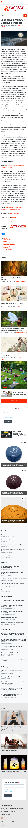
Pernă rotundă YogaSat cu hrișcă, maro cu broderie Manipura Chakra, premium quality (12, 493)
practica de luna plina (8, 242)
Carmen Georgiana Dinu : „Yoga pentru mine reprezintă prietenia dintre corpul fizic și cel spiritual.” (12, 728)
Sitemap (19, 823)
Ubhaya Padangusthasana (19, 394)
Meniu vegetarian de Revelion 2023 (9, 617)
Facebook (2, 818)
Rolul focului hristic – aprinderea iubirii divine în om (14, 578)
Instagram (4, 818)
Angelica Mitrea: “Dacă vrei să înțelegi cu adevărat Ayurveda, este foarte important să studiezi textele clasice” (13, 640)
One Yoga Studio (11, 221)
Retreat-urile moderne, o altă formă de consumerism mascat (10, 567)
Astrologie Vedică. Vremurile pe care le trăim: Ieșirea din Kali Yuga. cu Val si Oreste (19, 435)
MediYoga (13, 217)
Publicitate (14, 401)
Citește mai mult (12, 811)
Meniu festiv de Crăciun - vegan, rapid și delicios (13, 622)
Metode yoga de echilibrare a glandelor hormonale (13, 677)
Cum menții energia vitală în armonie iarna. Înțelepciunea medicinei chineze (11, 695)
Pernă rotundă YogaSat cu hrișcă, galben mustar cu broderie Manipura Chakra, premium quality (14, 521)
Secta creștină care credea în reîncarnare (11, 590)
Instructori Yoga (18, 730)
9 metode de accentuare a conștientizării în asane (13, 534)
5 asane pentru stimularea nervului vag (10, 539)
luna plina (5, 238)
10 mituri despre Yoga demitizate (9, 750)
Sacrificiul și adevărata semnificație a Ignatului (12, 600)
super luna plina (7, 239)
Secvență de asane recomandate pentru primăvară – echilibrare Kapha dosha (13, 682)
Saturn (5, 241)
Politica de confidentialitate (8, 823)
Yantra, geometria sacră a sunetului (10, 555)
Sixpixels (21, 825)
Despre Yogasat (5, 821)
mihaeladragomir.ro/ (15, 213)
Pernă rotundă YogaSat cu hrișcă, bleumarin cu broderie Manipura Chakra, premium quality (13, 464)
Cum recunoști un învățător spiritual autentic (12, 544)
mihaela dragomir (7, 246)
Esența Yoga (18, 751)
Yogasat (14, 8)
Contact (12, 821)
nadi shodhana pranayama (10, 244)
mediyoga (5, 247)
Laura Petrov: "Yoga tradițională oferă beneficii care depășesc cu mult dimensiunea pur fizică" (12, 634)
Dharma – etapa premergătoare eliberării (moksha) (13, 771)
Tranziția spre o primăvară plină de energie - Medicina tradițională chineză (12, 689)
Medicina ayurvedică (21, 281)
